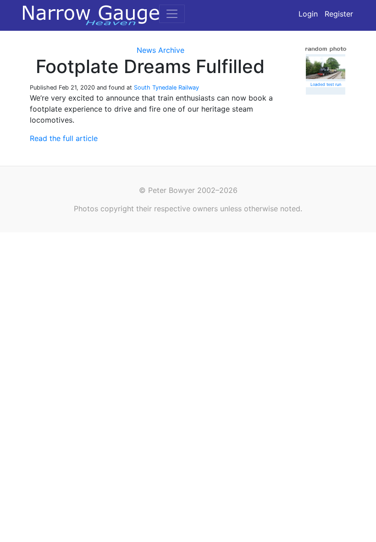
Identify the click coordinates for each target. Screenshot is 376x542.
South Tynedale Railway (166, 87)
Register (339, 13)
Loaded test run (325, 84)
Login (308, 13)
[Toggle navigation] (172, 14)
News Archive (160, 50)
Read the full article (64, 138)
